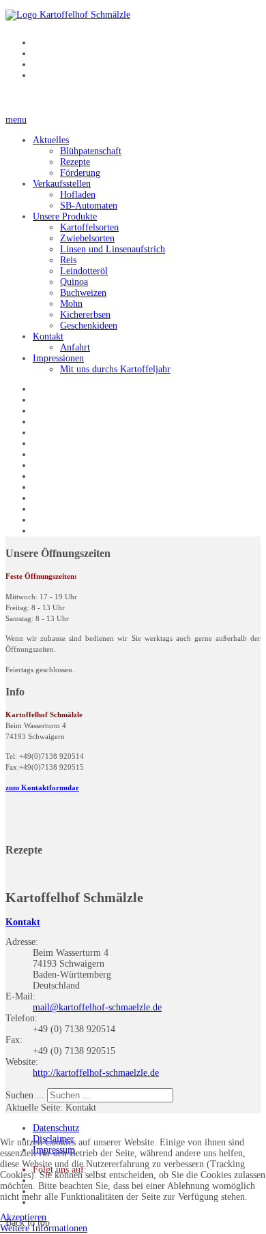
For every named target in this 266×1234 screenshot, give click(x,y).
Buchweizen (83, 293)
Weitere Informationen (43, 1228)
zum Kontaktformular (42, 788)
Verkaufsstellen (62, 184)
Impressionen (58, 358)
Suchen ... (24, 1095)
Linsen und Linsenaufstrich (112, 249)
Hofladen (77, 195)
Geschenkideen (88, 325)
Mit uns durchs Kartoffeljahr (115, 369)
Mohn (71, 304)
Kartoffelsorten (89, 227)
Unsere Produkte (65, 216)
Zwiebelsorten (87, 238)
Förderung (80, 173)
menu (16, 120)
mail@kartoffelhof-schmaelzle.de (97, 1007)
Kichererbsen (85, 315)
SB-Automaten (88, 205)
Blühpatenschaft (90, 151)
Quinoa (74, 282)
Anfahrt (75, 347)
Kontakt (48, 336)
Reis (68, 260)
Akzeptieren (23, 1217)
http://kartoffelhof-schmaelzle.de (96, 1073)
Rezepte (75, 162)
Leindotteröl (84, 271)
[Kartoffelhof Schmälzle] (67, 15)
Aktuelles (51, 140)
